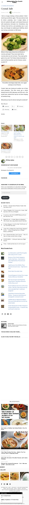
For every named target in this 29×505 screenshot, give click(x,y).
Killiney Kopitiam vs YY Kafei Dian (9, 499)
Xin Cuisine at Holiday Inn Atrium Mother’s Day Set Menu (14, 428)
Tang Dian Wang (5, 131)
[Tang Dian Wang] (6, 128)
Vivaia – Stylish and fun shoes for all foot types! (14, 243)
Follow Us (14, 173)
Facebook (4, 178)
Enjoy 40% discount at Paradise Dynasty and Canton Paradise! (14, 458)
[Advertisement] (14, 352)
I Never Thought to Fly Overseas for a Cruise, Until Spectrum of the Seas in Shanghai (15, 211)
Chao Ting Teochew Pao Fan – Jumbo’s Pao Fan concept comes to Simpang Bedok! (13, 452)
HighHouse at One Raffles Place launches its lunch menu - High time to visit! (17, 266)
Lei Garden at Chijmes (6, 149)
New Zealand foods (6, 495)
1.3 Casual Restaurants (7, 5)
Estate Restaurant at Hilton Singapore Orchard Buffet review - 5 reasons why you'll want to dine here (18, 307)
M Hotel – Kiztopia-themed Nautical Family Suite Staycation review (14, 206)
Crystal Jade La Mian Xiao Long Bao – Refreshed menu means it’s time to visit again (19, 134)
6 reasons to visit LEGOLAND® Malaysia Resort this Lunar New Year (14, 215)
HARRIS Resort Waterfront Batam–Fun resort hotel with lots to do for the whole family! (17, 301)
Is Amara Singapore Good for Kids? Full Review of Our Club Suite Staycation (15, 224)
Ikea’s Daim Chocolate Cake (15, 271)
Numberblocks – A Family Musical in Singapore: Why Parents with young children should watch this (15, 220)
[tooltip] (6, 157)
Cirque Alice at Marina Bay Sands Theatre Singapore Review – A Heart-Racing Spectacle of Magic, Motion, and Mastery (15, 230)
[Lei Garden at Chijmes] (6, 146)
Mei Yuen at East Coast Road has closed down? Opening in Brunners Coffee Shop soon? (17, 281)
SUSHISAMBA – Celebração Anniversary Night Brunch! (14, 240)
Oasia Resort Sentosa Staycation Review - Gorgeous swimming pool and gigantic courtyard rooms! (17, 295)
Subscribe (5, 197)
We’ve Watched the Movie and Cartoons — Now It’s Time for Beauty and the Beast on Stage (15, 235)
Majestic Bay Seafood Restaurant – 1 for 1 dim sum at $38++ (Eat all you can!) (14, 464)
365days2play (17, 12)
